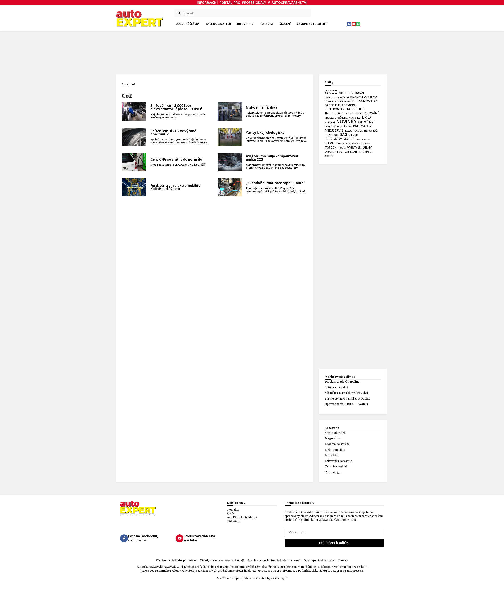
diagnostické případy (339, 101)
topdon (331, 147)
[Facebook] (349, 24)
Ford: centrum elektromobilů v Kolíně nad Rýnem (175, 187)
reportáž (371, 130)
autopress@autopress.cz (347, 570)
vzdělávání (351, 152)
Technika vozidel (336, 466)
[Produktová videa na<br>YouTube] (179, 538)
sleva (329, 143)
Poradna (266, 24)
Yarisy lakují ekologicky (265, 132)
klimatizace (353, 113)
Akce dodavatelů (218, 24)
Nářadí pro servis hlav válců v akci (346, 393)
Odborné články (188, 24)
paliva (348, 126)
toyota (342, 148)
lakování (371, 113)
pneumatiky (362, 126)
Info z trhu (245, 24)
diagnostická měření (337, 97)
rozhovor (332, 134)
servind (353, 135)
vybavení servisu (334, 152)
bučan (359, 93)
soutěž (339, 143)
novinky (346, 122)
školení (329, 156)
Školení (285, 24)
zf (360, 152)
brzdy (351, 93)
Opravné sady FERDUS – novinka (346, 404)
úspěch (368, 152)
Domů (125, 84)
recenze (358, 131)
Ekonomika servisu (337, 444)
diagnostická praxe (363, 97)
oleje (340, 126)
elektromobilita (337, 109)
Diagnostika (333, 438)
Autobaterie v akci (336, 387)
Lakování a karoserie (338, 461)
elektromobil (345, 105)
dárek (329, 105)
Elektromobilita (335, 450)
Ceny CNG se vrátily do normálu (176, 159)
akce (331, 92)
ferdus (358, 109)
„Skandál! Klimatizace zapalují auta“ (275, 183)
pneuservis (334, 130)
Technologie (333, 472)
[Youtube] (354, 24)
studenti (364, 143)
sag (343, 135)
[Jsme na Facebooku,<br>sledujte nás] (124, 538)
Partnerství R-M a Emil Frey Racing (347, 398)
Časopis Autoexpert (312, 24)
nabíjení (330, 122)
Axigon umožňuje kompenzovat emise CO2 (272, 158)
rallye (348, 131)
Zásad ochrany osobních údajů (324, 516)
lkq (366, 117)
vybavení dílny (359, 147)
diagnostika (366, 101)
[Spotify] (358, 24)
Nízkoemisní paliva (261, 107)
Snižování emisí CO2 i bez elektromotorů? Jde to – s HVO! (176, 107)
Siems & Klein (362, 139)
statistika (352, 143)
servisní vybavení (339, 139)
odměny (365, 122)
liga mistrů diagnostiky (342, 118)
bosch (342, 93)
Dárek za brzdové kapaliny (342, 381)
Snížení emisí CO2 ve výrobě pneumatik (173, 133)
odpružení (330, 126)
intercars (335, 113)
